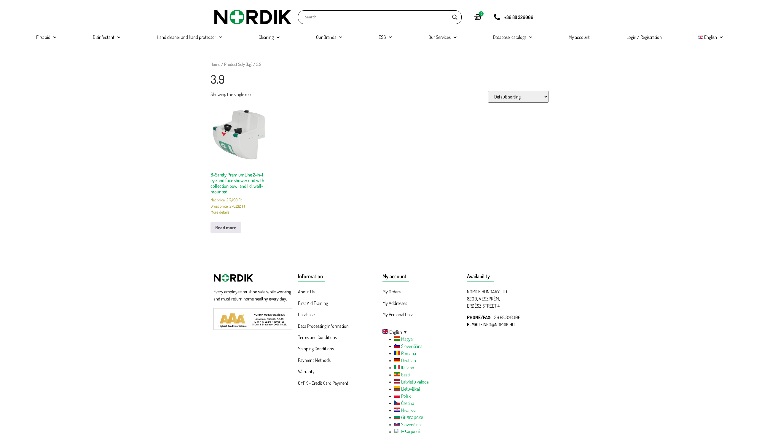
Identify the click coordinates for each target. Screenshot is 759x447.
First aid (43, 37)
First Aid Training (313, 303)
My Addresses (394, 303)
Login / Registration (644, 37)
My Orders (391, 292)
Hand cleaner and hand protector (186, 37)
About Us (306, 292)
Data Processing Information (323, 326)
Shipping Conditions (316, 348)
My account (579, 37)
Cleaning (266, 37)
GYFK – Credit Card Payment (323, 383)
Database (306, 314)
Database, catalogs (509, 37)
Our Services (439, 37)
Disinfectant (103, 37)
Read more (225, 227)
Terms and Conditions (317, 337)
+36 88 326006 (518, 17)
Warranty (306, 371)
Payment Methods (314, 360)
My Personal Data (397, 314)
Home (215, 64)
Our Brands (326, 37)
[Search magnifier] (455, 17)
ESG (382, 37)
